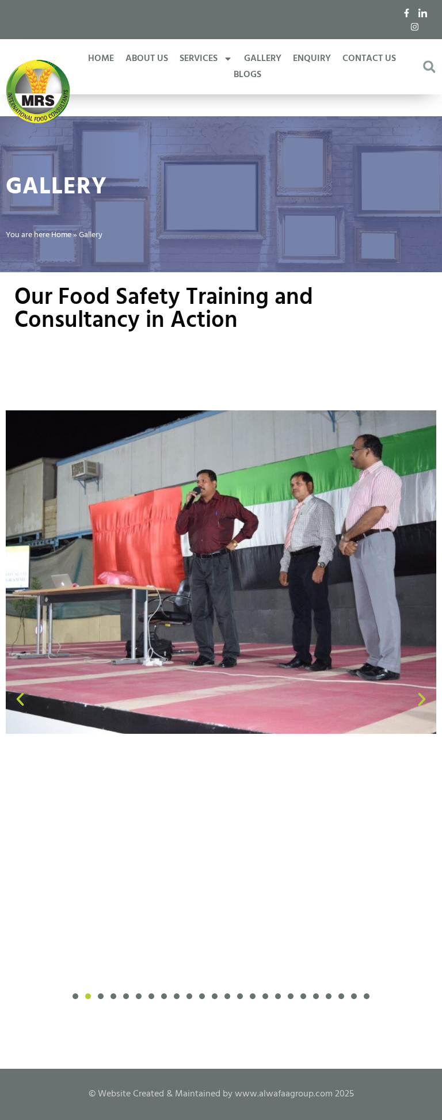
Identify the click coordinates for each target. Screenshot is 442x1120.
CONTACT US (369, 58)
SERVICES (199, 58)
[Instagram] (415, 26)
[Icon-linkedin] (423, 13)
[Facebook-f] (407, 13)
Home (61, 235)
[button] (429, 67)
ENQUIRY (312, 58)
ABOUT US (146, 58)
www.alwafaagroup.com (284, 1094)
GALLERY (262, 58)
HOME (101, 58)
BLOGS (247, 74)
